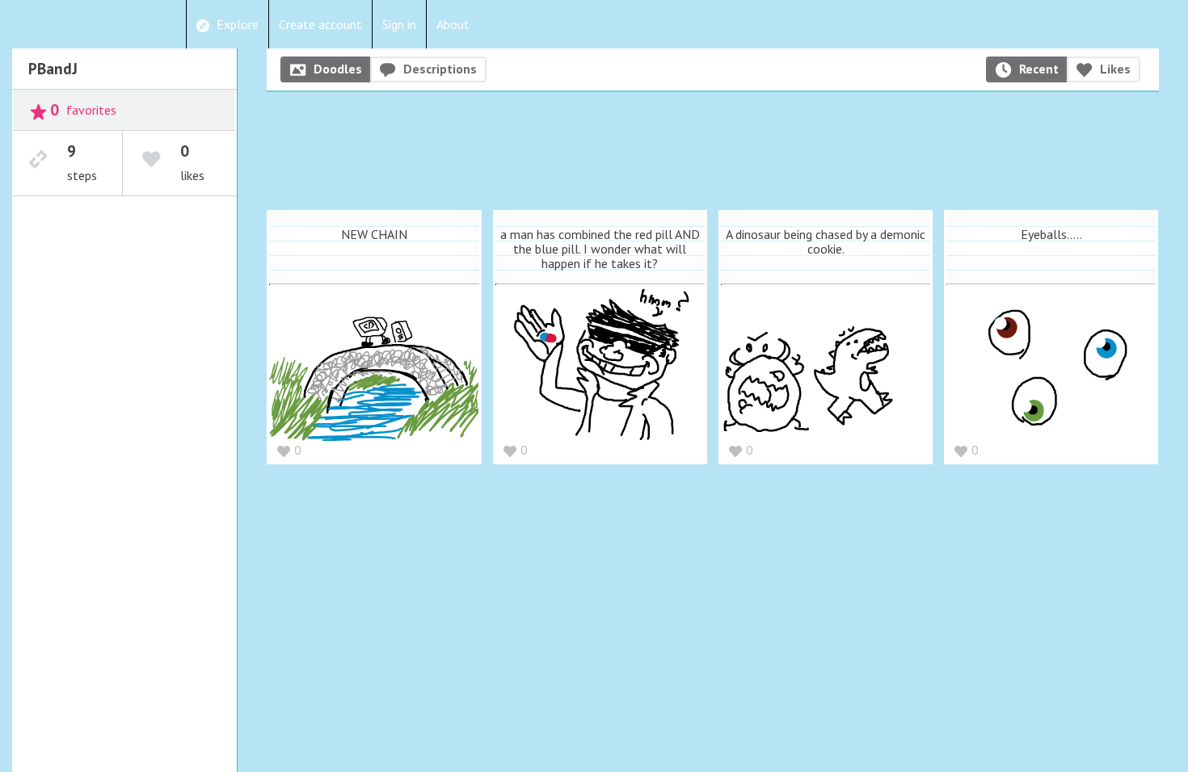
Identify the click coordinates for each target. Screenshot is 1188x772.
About (453, 24)
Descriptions (440, 69)
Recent (1039, 69)
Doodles (338, 69)
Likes (1115, 69)
